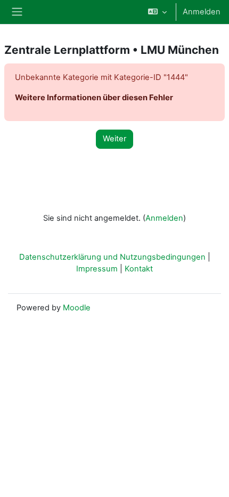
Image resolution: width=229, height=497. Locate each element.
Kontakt (139, 269)
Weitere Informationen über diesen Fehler (94, 97)
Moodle (77, 307)
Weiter (114, 138)
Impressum (97, 269)
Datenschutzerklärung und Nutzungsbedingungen (112, 257)
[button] (157, 12)
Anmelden (201, 12)
